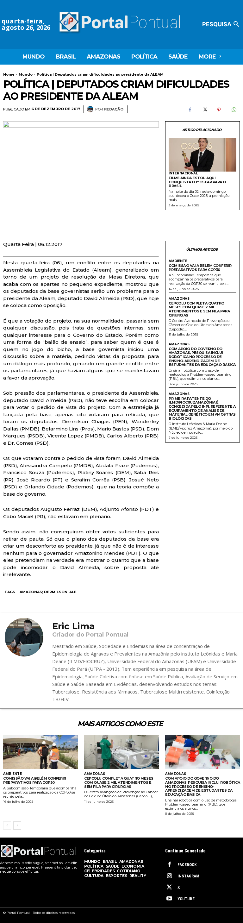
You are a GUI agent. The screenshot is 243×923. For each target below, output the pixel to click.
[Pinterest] (219, 109)
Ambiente (178, 261)
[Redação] (91, 109)
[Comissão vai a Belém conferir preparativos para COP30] (40, 752)
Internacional (183, 173)
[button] (221, 24)
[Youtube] (169, 899)
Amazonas (179, 299)
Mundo (26, 74)
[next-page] (17, 825)
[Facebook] (190, 109)
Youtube (186, 898)
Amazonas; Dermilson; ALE (48, 592)
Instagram (188, 876)
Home (9, 74)
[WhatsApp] (233, 109)
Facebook (187, 864)
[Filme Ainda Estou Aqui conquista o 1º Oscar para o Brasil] (202, 155)
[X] (204, 109)
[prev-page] (7, 825)
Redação (113, 109)
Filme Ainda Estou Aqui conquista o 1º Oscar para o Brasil (197, 182)
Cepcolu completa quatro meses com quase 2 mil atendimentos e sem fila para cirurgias (199, 309)
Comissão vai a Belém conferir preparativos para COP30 (200, 267)
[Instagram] (169, 876)
